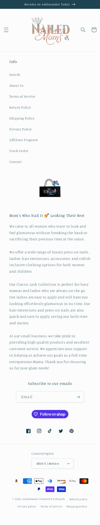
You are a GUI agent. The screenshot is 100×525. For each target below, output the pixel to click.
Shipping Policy (21, 118)
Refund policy (78, 499)
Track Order (19, 151)
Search (14, 74)
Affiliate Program (23, 140)
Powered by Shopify (52, 499)
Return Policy (20, 107)
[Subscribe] (78, 397)
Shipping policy (76, 506)
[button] (6, 29)
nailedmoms (30, 499)
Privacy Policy (20, 129)
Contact (15, 162)
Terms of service (51, 506)
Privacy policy (26, 506)
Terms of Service (22, 96)
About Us (16, 85)
